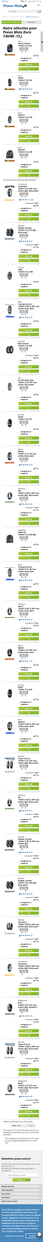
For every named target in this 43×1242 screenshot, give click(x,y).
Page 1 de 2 (16, 1125)
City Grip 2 (22, 922)
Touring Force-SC (25, 304)
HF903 (20, 78)
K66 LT (21, 606)
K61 (19, 797)
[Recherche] (39, 11)
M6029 (21, 648)
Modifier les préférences (15, 1236)
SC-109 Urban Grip (26, 380)
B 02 (20, 1003)
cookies (17, 1209)
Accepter (32, 1236)
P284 (20, 269)
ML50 (20, 1083)
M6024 (21, 451)
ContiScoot (22, 964)
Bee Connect (23, 343)
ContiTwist (22, 186)
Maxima (21, 722)
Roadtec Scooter (25, 228)
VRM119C (22, 532)
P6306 (20, 417)
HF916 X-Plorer (24, 43)
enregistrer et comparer (26, 59)
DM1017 (21, 115)
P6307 (20, 687)
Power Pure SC (24, 758)
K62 (19, 491)
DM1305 (21, 150)
